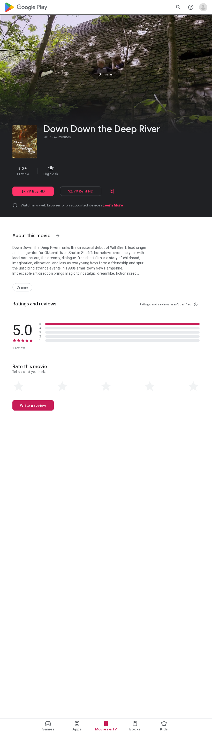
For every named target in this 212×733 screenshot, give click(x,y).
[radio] (18, 386)
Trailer (105, 74)
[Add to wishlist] (111, 191)
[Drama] (22, 287)
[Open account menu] (203, 7)
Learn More (113, 205)
